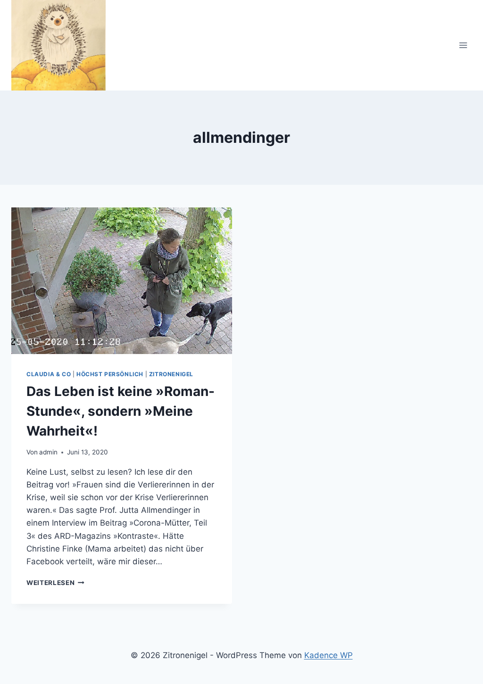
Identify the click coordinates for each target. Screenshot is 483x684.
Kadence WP (328, 655)
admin (48, 452)
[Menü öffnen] (463, 45)
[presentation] (121, 280)
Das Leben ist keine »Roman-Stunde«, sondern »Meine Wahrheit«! (120, 411)
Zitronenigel (171, 374)
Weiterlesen (55, 582)
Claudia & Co (48, 374)
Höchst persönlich (109, 374)
